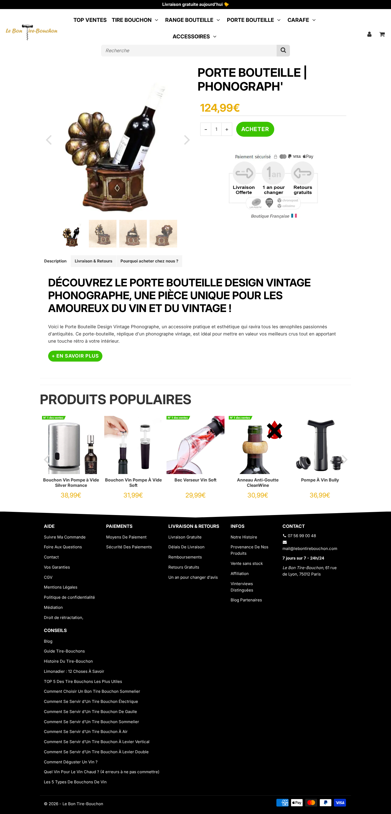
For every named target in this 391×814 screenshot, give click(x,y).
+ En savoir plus (75, 356)
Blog (48, 641)
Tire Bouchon (132, 20)
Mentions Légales (60, 587)
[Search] (283, 50)
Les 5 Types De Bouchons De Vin (75, 781)
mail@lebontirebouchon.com (309, 548)
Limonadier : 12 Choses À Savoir (74, 671)
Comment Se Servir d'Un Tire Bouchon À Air (86, 731)
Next (187, 139)
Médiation (53, 607)
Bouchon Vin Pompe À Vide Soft (133, 482)
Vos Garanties (57, 567)
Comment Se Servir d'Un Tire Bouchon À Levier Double (96, 751)
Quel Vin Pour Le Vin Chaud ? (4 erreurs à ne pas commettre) (101, 771)
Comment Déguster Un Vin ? (71, 761)
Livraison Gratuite (185, 537)
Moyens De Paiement (126, 537)
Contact (51, 557)
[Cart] (382, 34)
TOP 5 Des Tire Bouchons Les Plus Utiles (83, 681)
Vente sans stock (247, 563)
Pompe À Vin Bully (320, 480)
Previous (48, 139)
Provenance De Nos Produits (249, 550)
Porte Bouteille (250, 20)
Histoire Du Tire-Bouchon (68, 661)
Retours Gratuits (183, 567)
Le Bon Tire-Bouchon (83, 803)
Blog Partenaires (246, 599)
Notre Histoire (244, 537)
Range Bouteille (189, 20)
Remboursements (185, 557)
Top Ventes (90, 20)
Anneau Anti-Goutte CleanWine (257, 482)
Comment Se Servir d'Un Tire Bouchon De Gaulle (90, 711)
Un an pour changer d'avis (193, 577)
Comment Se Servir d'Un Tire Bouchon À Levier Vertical (96, 741)
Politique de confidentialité (69, 597)
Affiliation (240, 573)
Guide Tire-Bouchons (64, 651)
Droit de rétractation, (63, 617)
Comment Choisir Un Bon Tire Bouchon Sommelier (92, 691)
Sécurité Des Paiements (129, 546)
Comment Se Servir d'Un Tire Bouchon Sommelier (91, 721)
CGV (48, 577)
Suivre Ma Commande (65, 537)
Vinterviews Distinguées (242, 587)
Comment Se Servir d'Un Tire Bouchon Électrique (91, 701)
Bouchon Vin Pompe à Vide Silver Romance (71, 482)
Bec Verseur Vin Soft (195, 480)
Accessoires (191, 36)
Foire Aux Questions (63, 546)
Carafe (298, 20)
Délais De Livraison (186, 546)
